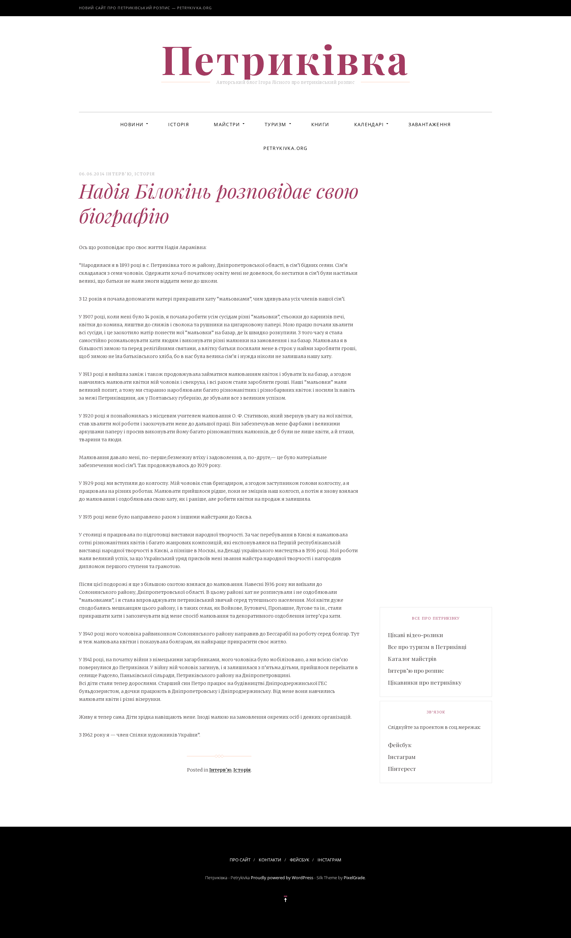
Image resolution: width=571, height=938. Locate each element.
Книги (320, 124)
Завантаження (429, 124)
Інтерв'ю (119, 173)
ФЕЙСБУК (299, 860)
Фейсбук (399, 744)
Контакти (270, 860)
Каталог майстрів (412, 658)
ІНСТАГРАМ (329, 860)
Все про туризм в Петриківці (427, 646)
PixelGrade (354, 878)
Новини (131, 124)
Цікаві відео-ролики (415, 634)
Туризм (275, 124)
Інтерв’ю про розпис (416, 670)
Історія (178, 124)
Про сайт (240, 860)
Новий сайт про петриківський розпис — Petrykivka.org (145, 7)
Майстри (227, 124)
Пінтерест (402, 768)
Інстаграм (402, 756)
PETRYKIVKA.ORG (285, 148)
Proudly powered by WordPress (282, 878)
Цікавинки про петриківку (425, 682)
